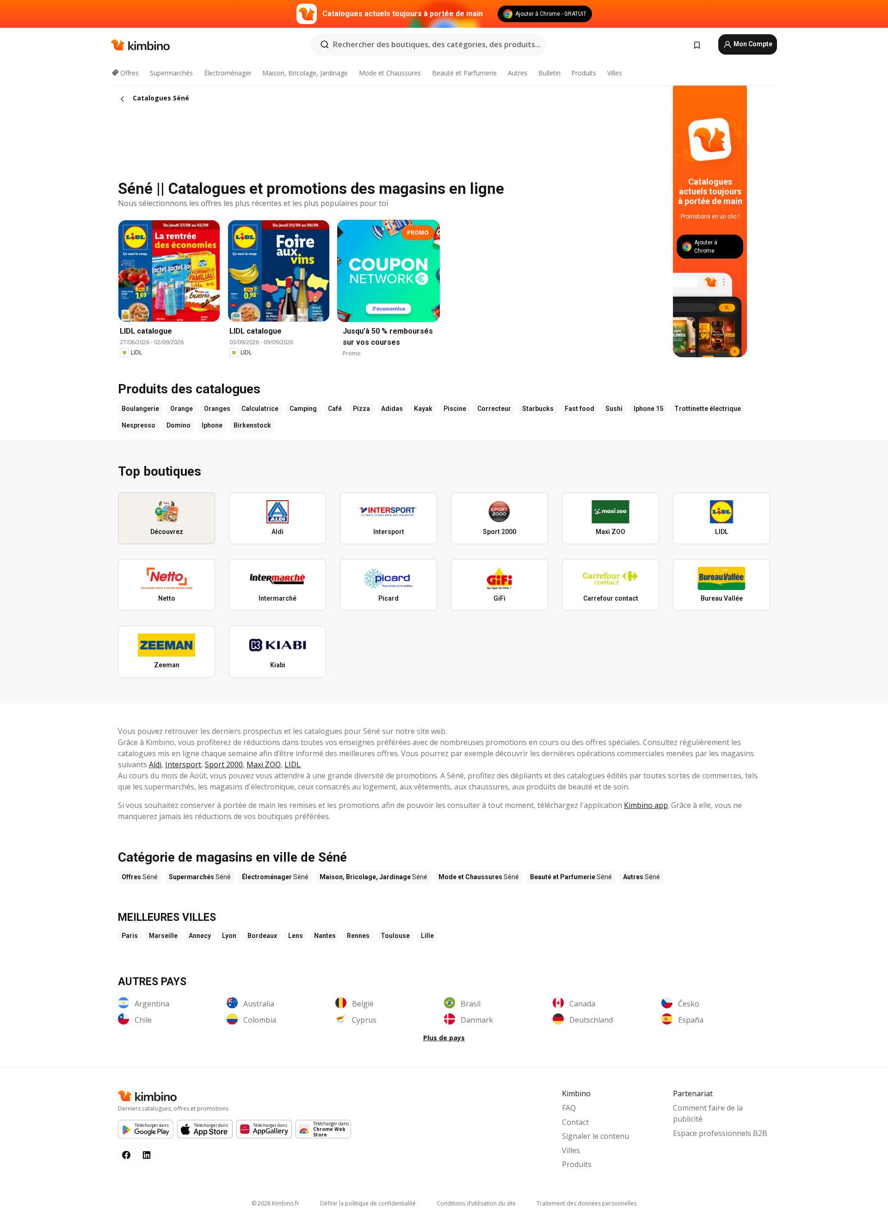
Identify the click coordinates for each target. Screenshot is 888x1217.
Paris (130, 935)
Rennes (358, 935)
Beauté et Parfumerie (464, 72)
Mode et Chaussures (390, 72)
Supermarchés (171, 72)
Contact (575, 1122)
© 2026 (275, 1203)
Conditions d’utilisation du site (476, 1203)
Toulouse (395, 935)
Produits (583, 72)
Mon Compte (752, 44)
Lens (295, 935)
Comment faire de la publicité (708, 1113)
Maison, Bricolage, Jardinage (305, 72)
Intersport (183, 764)
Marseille (163, 935)
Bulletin (549, 72)
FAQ (569, 1108)
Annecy (200, 935)
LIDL (292, 764)
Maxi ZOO (264, 764)
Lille (427, 935)
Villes (614, 72)
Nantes (325, 935)
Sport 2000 (224, 764)
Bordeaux (262, 935)
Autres (517, 72)
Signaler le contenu (595, 1136)
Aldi (155, 764)
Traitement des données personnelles (586, 1203)
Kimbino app (646, 805)
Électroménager (228, 72)
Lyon (229, 935)
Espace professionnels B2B (720, 1133)
